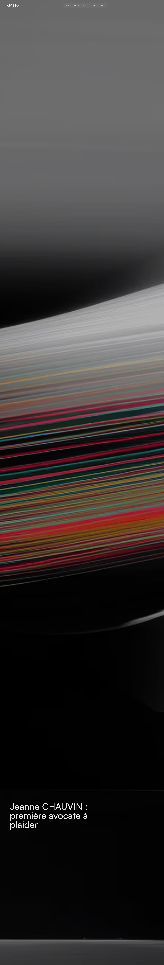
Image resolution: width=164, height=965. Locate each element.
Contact (102, 5)
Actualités (93, 5)
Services (76, 5)
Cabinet (84, 5)
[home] (13, 6)
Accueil (68, 5)
